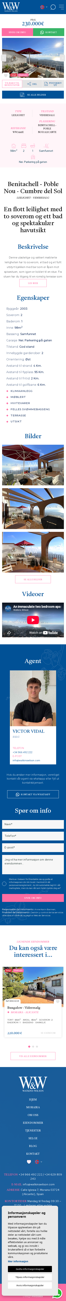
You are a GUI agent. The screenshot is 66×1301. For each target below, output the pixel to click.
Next (62, 58)
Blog (33, 1146)
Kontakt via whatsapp (35, 795)
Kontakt (51, 33)
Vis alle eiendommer (33, 1056)
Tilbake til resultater (12, 84)
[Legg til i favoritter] (6, 75)
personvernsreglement (20, 885)
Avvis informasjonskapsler (30, 1285)
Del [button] (34, 84)
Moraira (33, 1107)
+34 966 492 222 (22, 752)
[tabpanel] (33, 1004)
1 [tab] (29, 1046)
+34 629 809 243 (46, 1177)
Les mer (33, 283)
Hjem (33, 1100)
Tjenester (33, 1131)
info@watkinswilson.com (26, 760)
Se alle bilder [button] (33, 580)
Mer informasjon (18, 1261)
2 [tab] (33, 1046)
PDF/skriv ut (55, 84)
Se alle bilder (36, 95)
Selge (33, 1138)
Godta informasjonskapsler (30, 1269)
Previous (3, 58)
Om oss (33, 1115)
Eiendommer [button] (33, 1123)
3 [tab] (37, 1046)
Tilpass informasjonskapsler (29, 1277)
